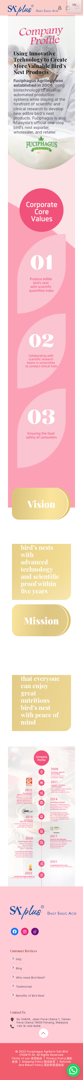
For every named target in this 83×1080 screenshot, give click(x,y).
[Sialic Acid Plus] (33, 9)
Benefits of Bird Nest (30, 995)
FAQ (18, 959)
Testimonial (24, 986)
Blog (19, 968)
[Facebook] (14, 931)
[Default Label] (25, 931)
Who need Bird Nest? (30, 977)
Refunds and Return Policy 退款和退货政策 (45, 1063)
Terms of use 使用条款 (27, 1058)
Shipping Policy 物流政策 (38, 1061)
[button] (73, 1070)
